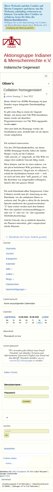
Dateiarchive (12, 284)
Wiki (8, 269)
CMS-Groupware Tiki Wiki (23, 472)
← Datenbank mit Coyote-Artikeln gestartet (26, 236)
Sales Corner (10, 372)
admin (9, 96)
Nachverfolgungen (15, 289)
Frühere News (9, 458)
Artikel (9, 274)
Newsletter (9, 448)
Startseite (11, 248)
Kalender (10, 264)
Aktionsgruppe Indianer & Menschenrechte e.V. (28, 58)
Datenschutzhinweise (15, 20)
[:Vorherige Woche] (10, 317)
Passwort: (9, 393)
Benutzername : (13, 385)
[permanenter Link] (4, 93)
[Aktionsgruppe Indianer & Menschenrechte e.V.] (10, 41)
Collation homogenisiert (22, 90)
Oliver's (8, 83)
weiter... (8, 463)
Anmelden (26, 401)
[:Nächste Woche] (45, 317)
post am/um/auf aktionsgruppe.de (27, 359)
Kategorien (11, 258)
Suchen (10, 253)
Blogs (9, 279)
